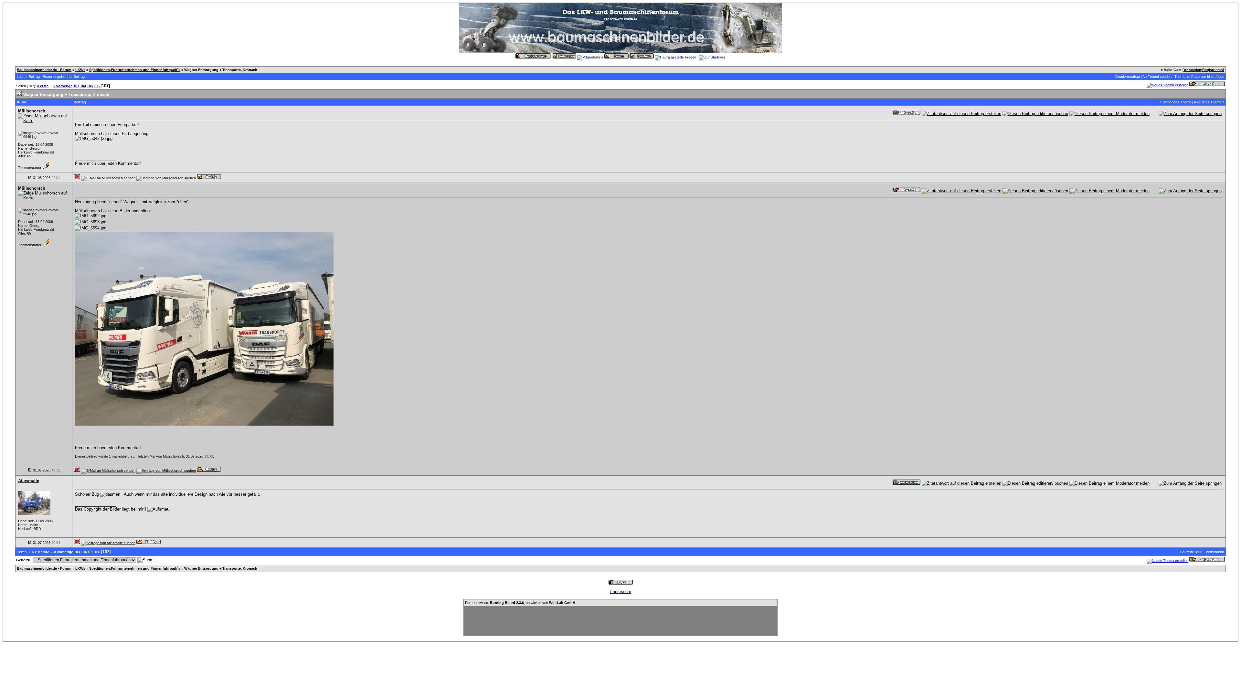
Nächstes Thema (1207, 102)
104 (83, 86)
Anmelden (1192, 70)
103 (76, 86)
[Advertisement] (620, 620)
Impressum (620, 591)
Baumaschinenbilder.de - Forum (44, 70)
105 (90, 86)
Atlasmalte (28, 480)
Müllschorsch (31, 111)
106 (97, 86)
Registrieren (1212, 70)
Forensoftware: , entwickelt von (520, 603)
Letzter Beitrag (28, 77)
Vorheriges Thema (1176, 102)
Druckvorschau (1127, 77)
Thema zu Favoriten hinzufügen (1199, 77)
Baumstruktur (1191, 552)
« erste (42, 86)
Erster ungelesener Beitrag (64, 77)
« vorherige (62, 86)
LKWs (80, 70)
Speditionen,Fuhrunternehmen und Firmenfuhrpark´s (134, 70)
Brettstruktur (1214, 552)
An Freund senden (1157, 77)
